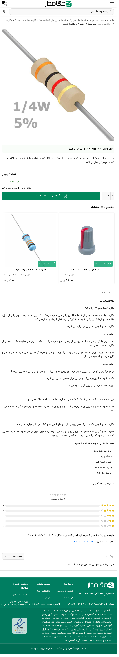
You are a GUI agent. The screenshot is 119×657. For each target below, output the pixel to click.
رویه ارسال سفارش (18, 601)
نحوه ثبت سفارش (19, 595)
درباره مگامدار (66, 598)
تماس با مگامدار (65, 591)
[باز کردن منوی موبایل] (112, 4)
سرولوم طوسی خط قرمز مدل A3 (86, 270)
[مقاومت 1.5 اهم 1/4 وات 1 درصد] (30, 240)
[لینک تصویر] (101, 585)
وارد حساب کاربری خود (82, 542)
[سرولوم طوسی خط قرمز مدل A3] (86, 240)
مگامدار (110, 20)
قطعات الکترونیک (77, 20)
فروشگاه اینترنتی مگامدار (67, 648)
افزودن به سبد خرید (48, 195)
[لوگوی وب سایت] (58, 4)
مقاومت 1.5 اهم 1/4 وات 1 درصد (30, 270)
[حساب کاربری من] (4, 12)
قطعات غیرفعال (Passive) (53, 20)
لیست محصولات (96, 20)
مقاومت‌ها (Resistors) (26, 20)
